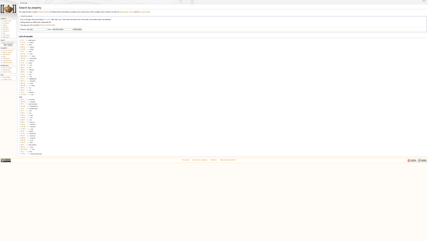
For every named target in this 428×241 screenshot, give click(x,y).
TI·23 (22, 133)
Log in (424, 1)
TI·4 (22, 40)
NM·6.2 (23, 102)
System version (7, 72)
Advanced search (7, 62)
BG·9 (22, 90)
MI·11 (23, 60)
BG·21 (23, 83)
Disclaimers (213, 160)
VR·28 (23, 49)
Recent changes (7, 67)
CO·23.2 (23, 94)
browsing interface (43, 12)
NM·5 (23, 72)
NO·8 (22, 70)
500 (53, 25)
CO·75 (23, 142)
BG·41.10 (24, 56)
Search (3, 40)
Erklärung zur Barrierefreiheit (228, 160)
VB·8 (22, 113)
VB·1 (22, 99)
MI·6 (22, 131)
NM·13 (23, 47)
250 (49, 25)
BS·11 (23, 65)
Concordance (6, 35)
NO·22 (23, 58)
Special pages (6, 77)
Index (4, 56)
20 (40, 25)
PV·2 (22, 111)
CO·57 (23, 124)
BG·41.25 (24, 149)
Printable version (7, 79)
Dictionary (5, 27)
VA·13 (23, 42)
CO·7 (22, 151)
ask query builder (144, 12)
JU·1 (22, 51)
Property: (23, 29)
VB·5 (22, 45)
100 (46, 25)
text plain (47, 19)
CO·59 (23, 126)
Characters (6, 31)
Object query (6, 58)
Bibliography (6, 37)
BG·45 (23, 140)
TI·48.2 (23, 129)
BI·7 (22, 104)
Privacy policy (185, 160)
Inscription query (7, 60)
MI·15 (23, 136)
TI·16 (22, 74)
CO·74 (23, 54)
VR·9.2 (23, 117)
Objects (5, 25)
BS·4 (22, 88)
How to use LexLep (8, 50)
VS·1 (22, 79)
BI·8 (22, 145)
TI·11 (22, 92)
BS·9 (22, 67)
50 (42, 25)
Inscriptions (6, 23)
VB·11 (23, 115)
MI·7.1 (23, 81)
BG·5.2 (23, 147)
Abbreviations (6, 54)
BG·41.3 (23, 85)
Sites (4, 33)
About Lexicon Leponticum (200, 160)
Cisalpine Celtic (7, 21)
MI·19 (23, 120)
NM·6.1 (23, 138)
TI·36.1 (23, 154)
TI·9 (22, 63)
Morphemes (6, 29)
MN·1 (23, 122)
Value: (49, 29)
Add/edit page (6, 70)
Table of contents (7, 52)
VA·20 (23, 106)
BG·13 (23, 76)
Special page (23, 3)
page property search (126, 12)
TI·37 (22, 108)
